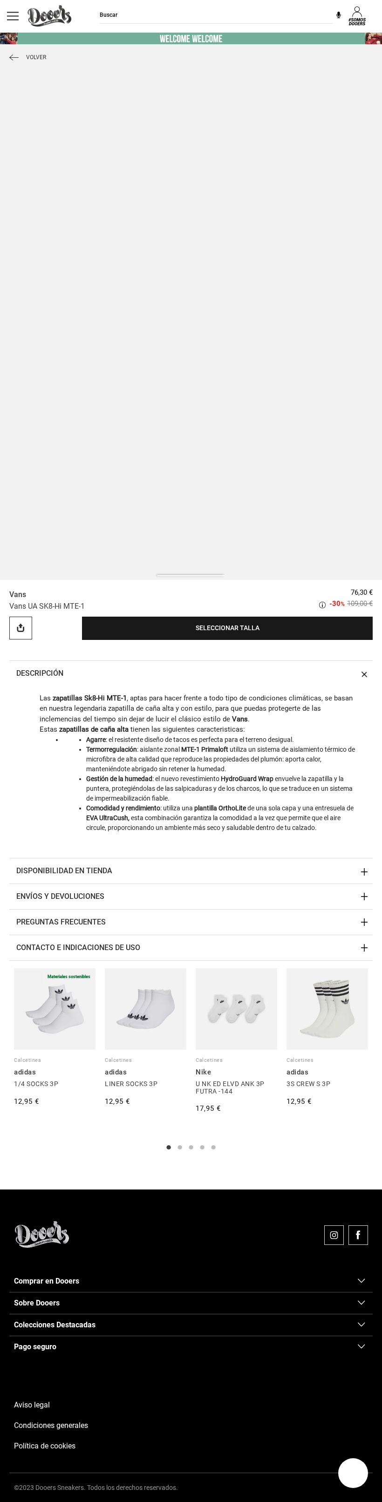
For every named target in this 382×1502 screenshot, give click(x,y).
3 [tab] (191, 1147)
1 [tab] (168, 1147)
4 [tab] (202, 1147)
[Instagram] (334, 1235)
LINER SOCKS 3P (131, 1083)
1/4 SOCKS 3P (36, 1083)
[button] (353, 1473)
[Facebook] (358, 1235)
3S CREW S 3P (308, 1083)
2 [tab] (179, 1147)
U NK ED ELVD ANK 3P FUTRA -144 (230, 1087)
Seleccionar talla (227, 628)
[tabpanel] (55, 1037)
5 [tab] (213, 1147)
